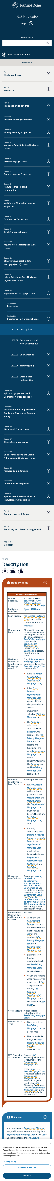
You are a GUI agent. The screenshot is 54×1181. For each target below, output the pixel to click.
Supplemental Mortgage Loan (31, 645)
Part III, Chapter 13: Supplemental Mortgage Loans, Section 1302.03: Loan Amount (33, 882)
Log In (24, 23)
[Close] (50, 1143)
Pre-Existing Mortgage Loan (34, 640)
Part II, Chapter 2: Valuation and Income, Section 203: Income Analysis (34, 900)
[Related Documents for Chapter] (21, 572)
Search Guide (27, 37)
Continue (27, 1175)
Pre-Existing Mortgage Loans (32, 603)
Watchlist (28, 625)
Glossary (8, 544)
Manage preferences (27, 1167)
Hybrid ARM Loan (32, 609)
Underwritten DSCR (33, 894)
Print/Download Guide (19, 54)
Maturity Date (33, 797)
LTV (29, 897)
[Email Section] (13, 572)
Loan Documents (31, 649)
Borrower (31, 731)
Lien (32, 1069)
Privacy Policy (10, 1161)
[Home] (27, 7)
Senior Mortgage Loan (34, 666)
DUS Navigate (27, 17)
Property (41, 605)
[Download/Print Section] (5, 572)
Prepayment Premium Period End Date (34, 860)
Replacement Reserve (34, 1128)
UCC (34, 1055)
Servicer (27, 600)
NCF (40, 892)
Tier (29, 933)
